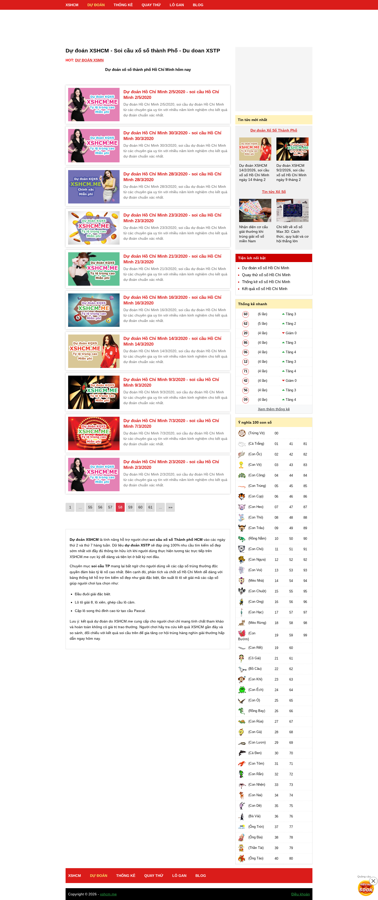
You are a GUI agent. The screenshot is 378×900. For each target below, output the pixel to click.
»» (170, 507)
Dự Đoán (96, 5)
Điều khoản (300, 894)
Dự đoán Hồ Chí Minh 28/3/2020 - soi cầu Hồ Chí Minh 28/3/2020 (172, 177)
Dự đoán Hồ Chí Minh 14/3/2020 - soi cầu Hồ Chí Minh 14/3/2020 (172, 341)
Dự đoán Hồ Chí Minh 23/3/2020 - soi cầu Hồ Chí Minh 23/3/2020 (172, 218)
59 (130, 507)
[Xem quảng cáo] (366, 888)
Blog (198, 5)
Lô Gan (177, 5)
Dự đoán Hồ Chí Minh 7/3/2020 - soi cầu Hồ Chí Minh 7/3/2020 (171, 423)
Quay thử (151, 5)
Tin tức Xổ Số (274, 192)
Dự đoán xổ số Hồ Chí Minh (265, 268)
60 (140, 507)
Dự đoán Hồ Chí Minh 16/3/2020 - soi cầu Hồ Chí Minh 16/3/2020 (172, 300)
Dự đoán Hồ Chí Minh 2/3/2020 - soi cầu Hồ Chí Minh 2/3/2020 (171, 464)
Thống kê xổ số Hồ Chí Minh (266, 282)
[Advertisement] (189, 26)
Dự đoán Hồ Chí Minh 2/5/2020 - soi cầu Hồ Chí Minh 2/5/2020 (171, 94)
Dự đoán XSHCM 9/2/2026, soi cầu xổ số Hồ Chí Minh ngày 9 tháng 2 (291, 172)
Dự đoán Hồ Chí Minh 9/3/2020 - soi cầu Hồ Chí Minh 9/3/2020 (171, 382)
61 (150, 507)
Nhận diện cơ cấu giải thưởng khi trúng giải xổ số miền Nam (253, 234)
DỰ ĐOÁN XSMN (89, 60)
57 (110, 507)
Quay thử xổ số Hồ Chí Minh (266, 275)
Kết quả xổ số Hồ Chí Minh (264, 289)
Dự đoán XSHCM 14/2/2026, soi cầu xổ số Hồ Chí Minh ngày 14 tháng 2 (254, 172)
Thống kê (123, 5)
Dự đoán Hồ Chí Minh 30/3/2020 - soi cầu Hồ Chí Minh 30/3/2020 (172, 136)
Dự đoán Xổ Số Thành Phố (273, 130)
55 (90, 507)
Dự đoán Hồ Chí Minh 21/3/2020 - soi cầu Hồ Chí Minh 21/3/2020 (172, 259)
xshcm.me (108, 894)
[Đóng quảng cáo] (373, 881)
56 (100, 507)
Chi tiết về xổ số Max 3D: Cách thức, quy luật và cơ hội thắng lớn (292, 234)
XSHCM (72, 5)
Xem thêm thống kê (274, 409)
